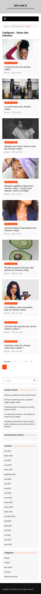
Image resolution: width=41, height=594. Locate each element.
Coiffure (7, 562)
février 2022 (8, 512)
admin (8, 73)
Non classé (8, 567)
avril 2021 (7, 540)
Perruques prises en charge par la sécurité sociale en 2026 (19, 408)
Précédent (7, 361)
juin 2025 (7, 460)
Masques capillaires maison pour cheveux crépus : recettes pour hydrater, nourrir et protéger (18, 188)
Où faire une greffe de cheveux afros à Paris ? (20, 395)
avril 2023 (7, 493)
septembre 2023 (10, 474)
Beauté (6, 558)
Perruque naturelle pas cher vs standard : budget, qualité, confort (18, 401)
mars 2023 (8, 498)
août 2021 (7, 521)
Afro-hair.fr (20, 5)
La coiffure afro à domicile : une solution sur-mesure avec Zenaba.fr (19, 415)
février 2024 (8, 470)
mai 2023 (7, 488)
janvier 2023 (8, 507)
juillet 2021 (8, 526)
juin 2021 (7, 530)
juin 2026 (7, 451)
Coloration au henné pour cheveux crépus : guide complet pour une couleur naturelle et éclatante (19, 424)
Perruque (7, 572)
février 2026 (8, 456)
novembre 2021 (9, 516)
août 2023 (7, 479)
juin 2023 (7, 484)
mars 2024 (8, 465)
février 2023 (8, 502)
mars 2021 (8, 544)
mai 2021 (7, 535)
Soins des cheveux (10, 63)
